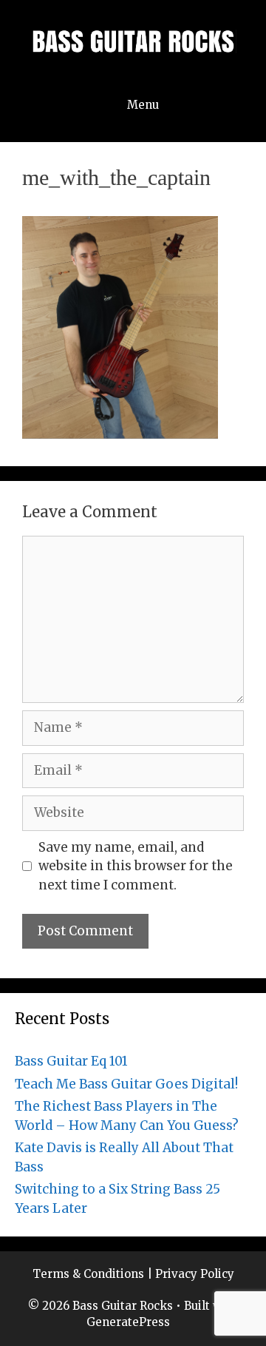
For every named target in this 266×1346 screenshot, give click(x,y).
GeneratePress (128, 1322)
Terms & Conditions (88, 1274)
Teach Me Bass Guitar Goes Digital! (126, 1084)
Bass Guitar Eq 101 (71, 1061)
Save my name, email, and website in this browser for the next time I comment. (135, 866)
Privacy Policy (194, 1274)
